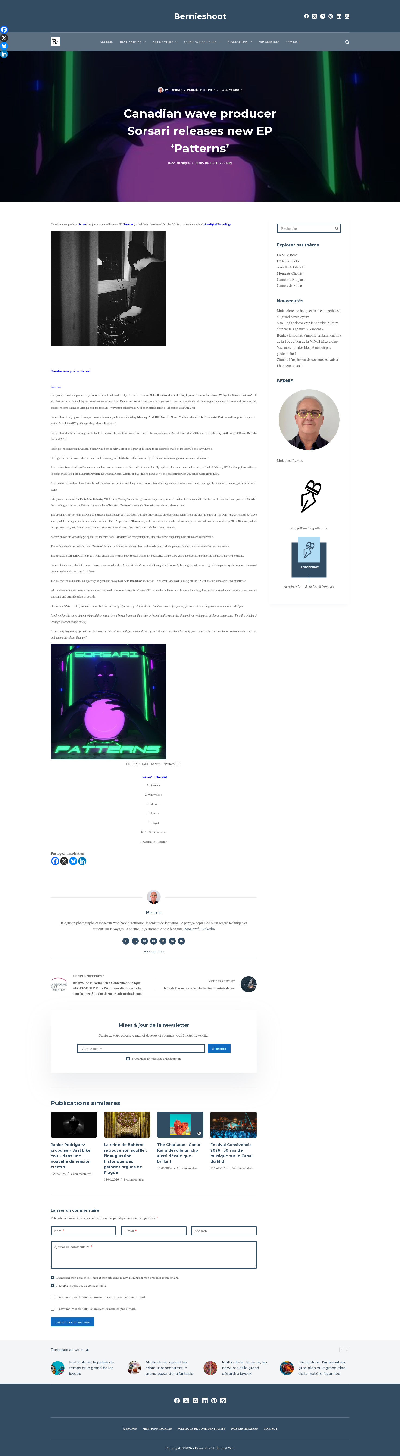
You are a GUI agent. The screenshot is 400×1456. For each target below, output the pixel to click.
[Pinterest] (330, 16)
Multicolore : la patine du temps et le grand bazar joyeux (91, 1368)
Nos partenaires (244, 1429)
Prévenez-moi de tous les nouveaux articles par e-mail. (96, 1308)
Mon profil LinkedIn (200, 928)
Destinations (130, 42)
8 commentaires (134, 1179)
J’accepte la (156, 1059)
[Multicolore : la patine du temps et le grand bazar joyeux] (58, 1368)
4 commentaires (81, 1174)
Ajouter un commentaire (73, 1246)
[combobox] (305, 228)
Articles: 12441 (153, 951)
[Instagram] (322, 16)
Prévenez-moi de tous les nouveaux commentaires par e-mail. (101, 1296)
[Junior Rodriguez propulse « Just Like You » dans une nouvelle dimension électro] (74, 1125)
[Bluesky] (73, 861)
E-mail (130, 1230)
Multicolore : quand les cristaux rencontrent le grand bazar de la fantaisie (169, 1368)
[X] (64, 861)
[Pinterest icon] (172, 941)
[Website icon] (144, 941)
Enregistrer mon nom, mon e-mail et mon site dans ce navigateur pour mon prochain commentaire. (117, 1277)
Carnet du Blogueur (291, 279)
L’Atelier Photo (288, 261)
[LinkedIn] (339, 16)
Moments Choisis (289, 273)
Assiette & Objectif (291, 267)
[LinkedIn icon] (135, 941)
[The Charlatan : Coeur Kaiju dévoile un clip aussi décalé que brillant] (180, 1125)
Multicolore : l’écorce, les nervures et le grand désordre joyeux (244, 1368)
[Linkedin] (82, 861)
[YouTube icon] (181, 941)
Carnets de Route (289, 285)
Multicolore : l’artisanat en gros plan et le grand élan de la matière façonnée (321, 1368)
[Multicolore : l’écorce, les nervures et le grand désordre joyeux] (210, 1368)
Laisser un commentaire (72, 1321)
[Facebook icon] (125, 941)
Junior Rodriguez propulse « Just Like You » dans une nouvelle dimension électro (71, 1156)
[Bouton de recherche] (336, 228)
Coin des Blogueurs (200, 42)
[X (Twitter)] (314, 16)
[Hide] (2, 62)
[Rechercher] (347, 42)
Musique (235, 90)
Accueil (106, 42)
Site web (201, 1230)
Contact (293, 42)
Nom (59, 1230)
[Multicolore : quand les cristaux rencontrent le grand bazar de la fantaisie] (134, 1368)
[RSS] (347, 16)
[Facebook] (306, 16)
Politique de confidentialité (201, 1429)
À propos (130, 1429)
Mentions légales (157, 1429)
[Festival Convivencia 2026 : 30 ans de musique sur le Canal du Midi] (233, 1125)
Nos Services (269, 42)
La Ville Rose (287, 254)
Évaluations (237, 42)
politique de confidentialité (164, 1059)
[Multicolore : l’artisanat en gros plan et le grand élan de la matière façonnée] (287, 1368)
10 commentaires (241, 1168)
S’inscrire (219, 1048)
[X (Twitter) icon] (153, 941)
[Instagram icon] (162, 941)
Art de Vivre (163, 42)
